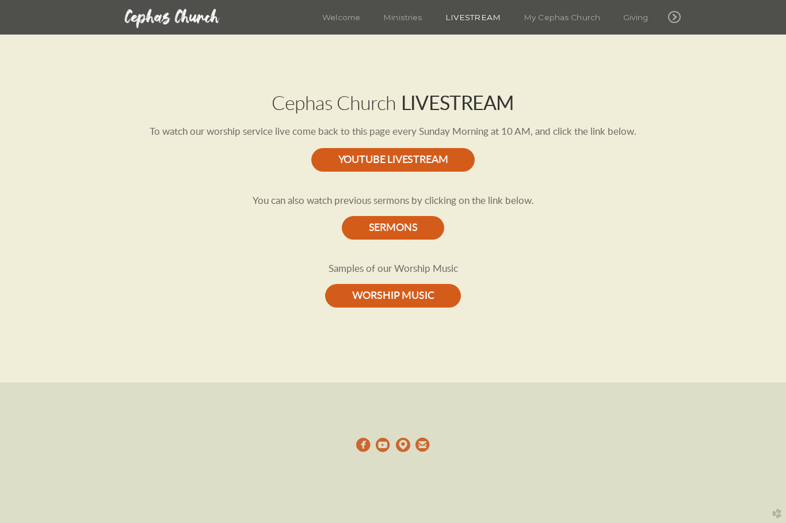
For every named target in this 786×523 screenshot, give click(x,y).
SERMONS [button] (393, 228)
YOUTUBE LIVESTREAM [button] (393, 160)
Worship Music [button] (393, 296)
